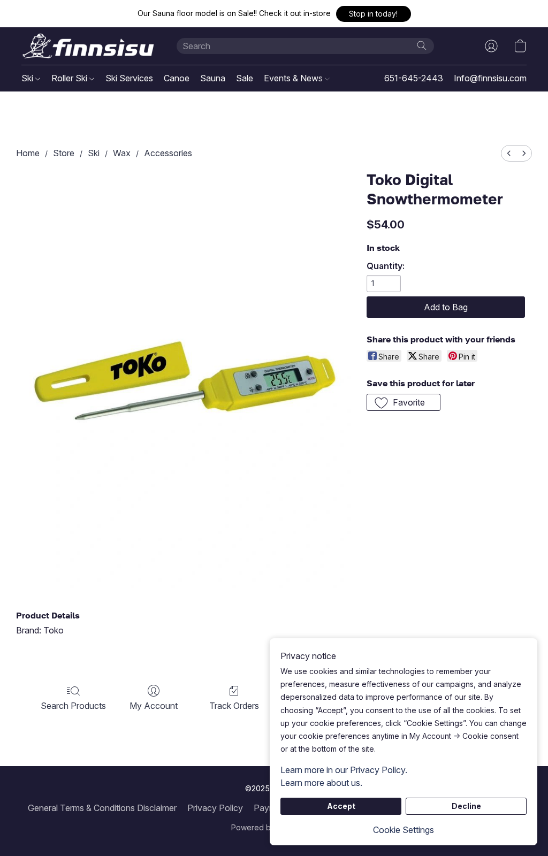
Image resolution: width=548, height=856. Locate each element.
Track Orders (234, 705)
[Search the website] (422, 45)
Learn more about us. (321, 782)
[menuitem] (508, 153)
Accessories (168, 153)
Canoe (176, 78)
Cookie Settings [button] (403, 829)
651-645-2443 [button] (413, 78)
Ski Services (129, 78)
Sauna (212, 78)
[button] (373, 14)
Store (63, 153)
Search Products (73, 705)
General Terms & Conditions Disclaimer (102, 807)
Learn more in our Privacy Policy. (343, 770)
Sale (244, 78)
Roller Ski (70, 78)
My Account (154, 705)
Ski (28, 78)
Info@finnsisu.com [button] (490, 78)
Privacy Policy (215, 807)
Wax (122, 153)
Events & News (294, 78)
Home (28, 153)
